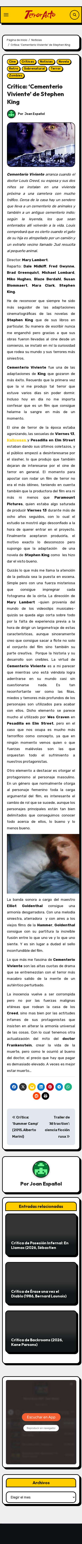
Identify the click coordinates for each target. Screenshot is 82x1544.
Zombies (15, 75)
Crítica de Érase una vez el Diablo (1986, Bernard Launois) (38, 1293)
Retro (13, 68)
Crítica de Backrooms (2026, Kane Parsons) (37, 1342)
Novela (64, 61)
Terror (56, 68)
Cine (12, 61)
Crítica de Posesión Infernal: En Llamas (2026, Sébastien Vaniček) (40, 1247)
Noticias (46, 61)
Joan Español (35, 114)
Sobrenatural (34, 68)
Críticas (28, 61)
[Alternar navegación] (6, 14)
